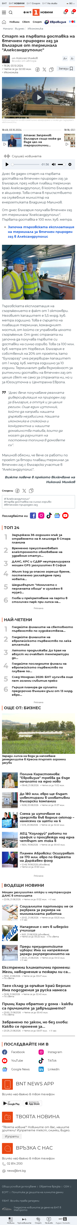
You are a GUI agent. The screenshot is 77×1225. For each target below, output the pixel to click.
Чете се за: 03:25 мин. (53, 918)
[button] (63, 1220)
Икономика (35, 28)
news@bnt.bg (16, 1170)
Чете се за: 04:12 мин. (53, 958)
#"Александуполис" (17, 498)
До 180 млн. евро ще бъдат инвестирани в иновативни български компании (45, 797)
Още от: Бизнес (22, 707)
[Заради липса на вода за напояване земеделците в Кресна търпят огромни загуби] (38, 734)
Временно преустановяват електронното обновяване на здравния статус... (37, 552)
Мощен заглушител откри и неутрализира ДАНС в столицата (36, 894)
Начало (8, 28)
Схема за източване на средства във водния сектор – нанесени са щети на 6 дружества (47, 817)
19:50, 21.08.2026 (12, 976)
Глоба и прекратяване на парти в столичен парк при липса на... (40, 600)
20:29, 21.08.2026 (12, 1031)
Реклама (38, 608)
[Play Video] (38, 97)
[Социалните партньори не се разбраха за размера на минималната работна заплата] (10, 913)
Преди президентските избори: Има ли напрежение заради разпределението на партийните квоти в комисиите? (45, 950)
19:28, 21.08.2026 (12, 994)
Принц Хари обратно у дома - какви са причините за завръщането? (37, 1006)
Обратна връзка (49, 1186)
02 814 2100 (15, 1163)
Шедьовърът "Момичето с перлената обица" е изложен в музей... (37, 588)
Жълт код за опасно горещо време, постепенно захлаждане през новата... (41, 575)
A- (72, 58)
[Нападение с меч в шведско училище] (10, 933)
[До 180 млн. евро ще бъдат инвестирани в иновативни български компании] (10, 800)
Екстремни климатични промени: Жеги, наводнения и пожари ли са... (36, 969)
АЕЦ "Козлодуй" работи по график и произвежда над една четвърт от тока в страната (47, 837)
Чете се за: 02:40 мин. (35, 994)
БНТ (4, 3)
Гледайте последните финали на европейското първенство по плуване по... (39, 667)
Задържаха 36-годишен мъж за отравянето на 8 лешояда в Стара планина (41, 538)
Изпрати (12, 1136)
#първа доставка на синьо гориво (27, 501)
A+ (65, 58)
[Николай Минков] (7, 59)
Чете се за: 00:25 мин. (33, 937)
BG (71, 3)
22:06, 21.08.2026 (12, 899)
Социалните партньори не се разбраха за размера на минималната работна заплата (46, 910)
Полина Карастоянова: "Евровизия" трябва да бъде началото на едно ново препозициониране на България (45, 777)
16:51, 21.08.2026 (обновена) (35, 934)
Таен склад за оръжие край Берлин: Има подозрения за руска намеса (36, 988)
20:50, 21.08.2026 (12, 1012)
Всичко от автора (24, 60)
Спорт (37, 21)
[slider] (25, 164)
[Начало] (4, 22)
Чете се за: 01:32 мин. (35, 899)
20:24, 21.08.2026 (30, 958)
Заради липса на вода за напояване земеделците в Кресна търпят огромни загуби (34, 759)
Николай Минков (27, 58)
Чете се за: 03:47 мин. (35, 976)
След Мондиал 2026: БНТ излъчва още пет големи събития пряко (42, 679)
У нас (53, 899)
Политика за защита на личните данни (37, 1192)
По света (54, 937)
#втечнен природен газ (21, 504)
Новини (14, 21)
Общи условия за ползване (19, 1186)
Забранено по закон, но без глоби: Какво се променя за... (35, 1024)
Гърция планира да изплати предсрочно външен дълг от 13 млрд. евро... (42, 691)
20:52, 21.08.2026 (30, 918)
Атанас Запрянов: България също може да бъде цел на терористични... (42, 140)
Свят (26, 21)
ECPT (5, 1192)
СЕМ (66, 1186)
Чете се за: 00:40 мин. (36, 1012)
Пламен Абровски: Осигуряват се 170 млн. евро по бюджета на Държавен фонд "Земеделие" (47, 857)
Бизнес (19, 28)
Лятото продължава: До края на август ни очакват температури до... (40, 654)
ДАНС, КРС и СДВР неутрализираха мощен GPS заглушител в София (41, 563)
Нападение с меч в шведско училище (44, 928)
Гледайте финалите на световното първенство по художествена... (42, 629)
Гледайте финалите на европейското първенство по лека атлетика (41, 640)
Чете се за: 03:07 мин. (35, 1031)
